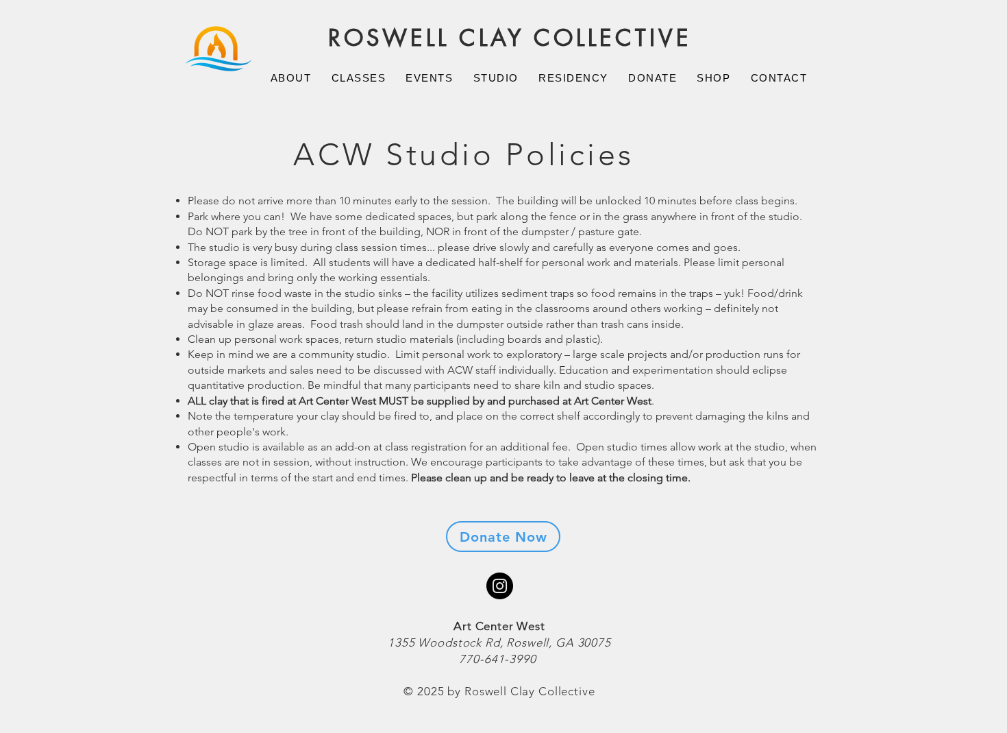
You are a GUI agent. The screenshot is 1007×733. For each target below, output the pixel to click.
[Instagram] (499, 586)
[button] (290, 78)
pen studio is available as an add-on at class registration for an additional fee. (385, 446)
